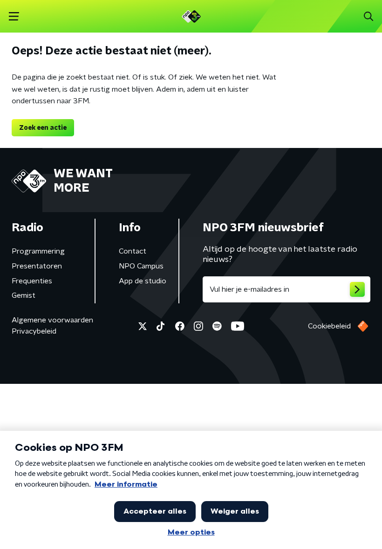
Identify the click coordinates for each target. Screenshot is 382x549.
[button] (14, 16)
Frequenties (32, 281)
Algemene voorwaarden (52, 320)
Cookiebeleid (329, 326)
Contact (132, 251)
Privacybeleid (34, 331)
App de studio (142, 281)
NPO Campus (141, 266)
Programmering (38, 251)
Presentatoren (37, 266)
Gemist (23, 295)
